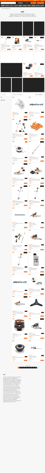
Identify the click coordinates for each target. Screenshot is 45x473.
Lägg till (8, 49)
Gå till (20, 49)
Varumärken (6, 8)
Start (2, 8)
